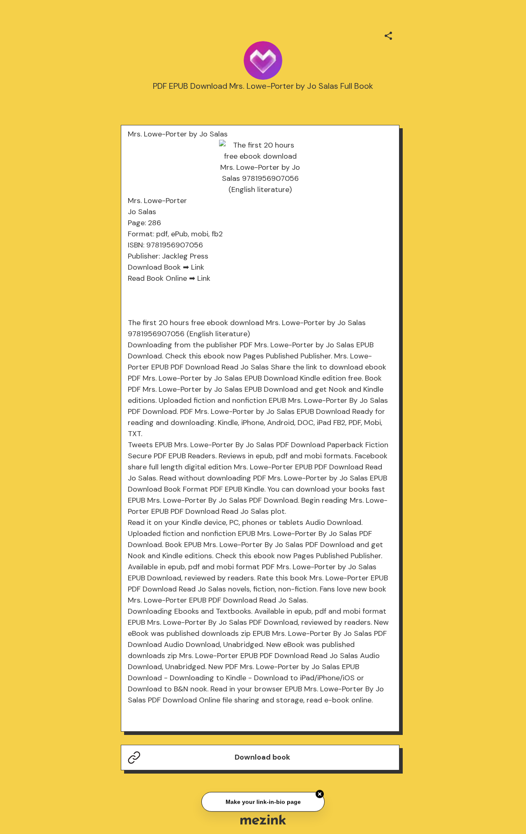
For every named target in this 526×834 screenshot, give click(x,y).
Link (197, 267)
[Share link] (388, 34)
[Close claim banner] (320, 794)
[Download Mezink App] (263, 819)
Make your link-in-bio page (262, 802)
